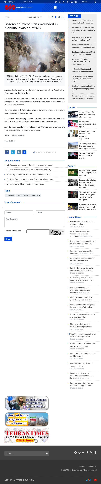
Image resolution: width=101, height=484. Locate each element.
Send (8, 239)
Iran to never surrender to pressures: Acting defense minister (80, 290)
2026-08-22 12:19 (78, 368)
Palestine (10, 195)
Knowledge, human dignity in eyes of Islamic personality (88, 206)
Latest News (74, 217)
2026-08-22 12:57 (78, 339)
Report (71, 166)
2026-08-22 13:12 (78, 329)
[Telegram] (75, 452)
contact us (93, 466)
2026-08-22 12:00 (83, 378)
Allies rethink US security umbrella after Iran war (87, 114)
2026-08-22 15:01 (78, 310)
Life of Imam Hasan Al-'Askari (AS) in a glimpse (87, 172)
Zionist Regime (22, 195)
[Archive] (95, 452)
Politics (8, 17)
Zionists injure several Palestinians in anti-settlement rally (29, 170)
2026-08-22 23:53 (78, 226)
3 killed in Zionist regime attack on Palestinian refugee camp (30, 179)
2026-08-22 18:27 (78, 263)
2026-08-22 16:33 (78, 283)
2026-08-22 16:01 (84, 293)
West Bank (36, 195)
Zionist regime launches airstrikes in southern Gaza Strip (28, 175)
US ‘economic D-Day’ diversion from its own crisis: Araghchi (81, 61)
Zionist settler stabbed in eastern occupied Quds (25, 184)
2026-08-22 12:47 (78, 349)
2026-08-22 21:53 (86, 236)
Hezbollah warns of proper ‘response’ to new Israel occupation (80, 233)
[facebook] (87, 452)
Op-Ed (71, 107)
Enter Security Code (12, 231)
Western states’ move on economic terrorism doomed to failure (81, 375)
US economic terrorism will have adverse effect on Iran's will (83, 30)
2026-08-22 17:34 (78, 273)
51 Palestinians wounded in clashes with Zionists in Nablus (29, 165)
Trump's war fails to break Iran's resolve (86, 155)
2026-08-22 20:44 (78, 246)
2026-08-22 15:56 (86, 300)
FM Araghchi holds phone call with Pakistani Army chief (82, 78)
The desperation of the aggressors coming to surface (87, 146)
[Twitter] (83, 452)
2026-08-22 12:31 (78, 358)
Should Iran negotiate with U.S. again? (87, 124)
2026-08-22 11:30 (78, 388)
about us (82, 466)
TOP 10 (74, 16)
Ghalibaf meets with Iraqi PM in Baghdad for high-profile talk (83, 88)
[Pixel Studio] (94, 480)
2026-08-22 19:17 (87, 253)
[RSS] (91, 452)
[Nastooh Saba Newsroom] (87, 480)
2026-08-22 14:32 (78, 319)
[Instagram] (79, 452)
